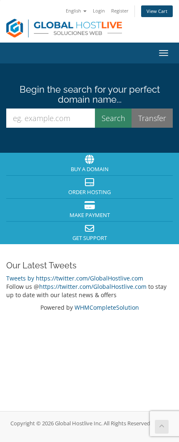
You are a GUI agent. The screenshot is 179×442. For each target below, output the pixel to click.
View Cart (157, 11)
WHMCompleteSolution (107, 307)
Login (99, 11)
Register (120, 11)
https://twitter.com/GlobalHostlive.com (93, 286)
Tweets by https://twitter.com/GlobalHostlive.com (74, 278)
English (74, 11)
